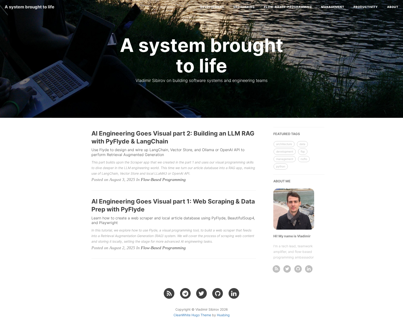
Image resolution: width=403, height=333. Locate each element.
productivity (366, 7)
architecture (284, 144)
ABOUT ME (282, 181)
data (302, 144)
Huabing (223, 315)
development (212, 7)
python (280, 166)
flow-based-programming (288, 7)
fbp (303, 151)
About (392, 7)
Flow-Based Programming (163, 179)
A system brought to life (29, 6)
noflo (304, 159)
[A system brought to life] (276, 269)
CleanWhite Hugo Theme (192, 315)
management (332, 7)
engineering (244, 7)
